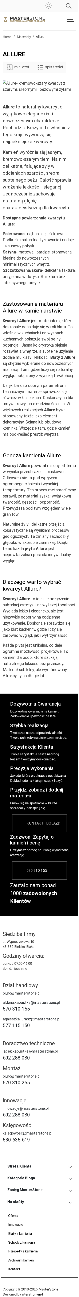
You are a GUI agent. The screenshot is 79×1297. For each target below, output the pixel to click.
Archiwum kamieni (21, 1260)
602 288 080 (16, 1058)
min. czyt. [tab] (22, 67)
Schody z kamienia (21, 1242)
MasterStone (48, 1289)
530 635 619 (16, 1140)
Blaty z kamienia (20, 1234)
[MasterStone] (24, 19)
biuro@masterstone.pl (21, 993)
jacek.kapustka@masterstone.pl (30, 1051)
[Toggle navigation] (70, 19)
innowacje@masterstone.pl (26, 1108)
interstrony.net (32, 1294)
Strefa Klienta (19, 1166)
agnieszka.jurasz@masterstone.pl (31, 1019)
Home (7, 37)
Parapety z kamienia (23, 1251)
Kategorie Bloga (21, 1178)
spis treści (53, 67)
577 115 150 (16, 1025)
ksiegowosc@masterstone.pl (27, 1133)
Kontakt (14, 1269)
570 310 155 (36, 870)
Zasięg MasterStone (25, 1190)
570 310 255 (16, 1083)
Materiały (24, 37)
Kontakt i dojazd (43, 823)
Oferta (13, 1216)
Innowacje (15, 1225)
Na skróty (15, 1202)
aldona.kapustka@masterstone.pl (31, 1002)
